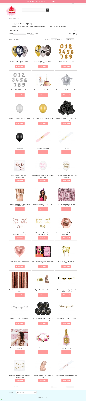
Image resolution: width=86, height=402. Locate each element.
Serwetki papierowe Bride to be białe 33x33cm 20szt (19, 176)
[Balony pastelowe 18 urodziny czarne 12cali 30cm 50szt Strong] (43, 308)
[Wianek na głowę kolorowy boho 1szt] (43, 337)
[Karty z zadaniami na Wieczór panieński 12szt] (43, 251)
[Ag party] (13, 11)
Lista (76, 34)
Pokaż (28, 33)
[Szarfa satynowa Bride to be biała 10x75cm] (66, 137)
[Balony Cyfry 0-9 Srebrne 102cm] (19, 80)
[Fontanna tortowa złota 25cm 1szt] (43, 80)
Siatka (74, 34)
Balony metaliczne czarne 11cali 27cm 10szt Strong (19, 147)
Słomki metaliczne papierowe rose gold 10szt (19, 290)
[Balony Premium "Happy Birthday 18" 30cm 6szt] (19, 51)
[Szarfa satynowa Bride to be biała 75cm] (66, 365)
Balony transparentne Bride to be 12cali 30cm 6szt (43, 176)
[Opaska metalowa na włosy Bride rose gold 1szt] (19, 337)
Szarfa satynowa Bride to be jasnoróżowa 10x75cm (43, 147)
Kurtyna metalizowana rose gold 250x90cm (66, 204)
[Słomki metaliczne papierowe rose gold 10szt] (19, 280)
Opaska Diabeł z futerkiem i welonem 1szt (43, 204)
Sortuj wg (11, 33)
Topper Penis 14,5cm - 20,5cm (43, 290)
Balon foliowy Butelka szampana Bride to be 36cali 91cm (66, 347)
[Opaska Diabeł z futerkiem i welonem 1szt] (43, 194)
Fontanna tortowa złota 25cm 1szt (43, 90)
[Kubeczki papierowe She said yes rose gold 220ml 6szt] (19, 194)
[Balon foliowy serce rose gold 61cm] (19, 251)
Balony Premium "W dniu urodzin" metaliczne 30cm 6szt (43, 62)
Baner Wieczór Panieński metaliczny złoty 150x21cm (66, 319)
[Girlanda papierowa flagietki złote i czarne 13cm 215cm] (66, 280)
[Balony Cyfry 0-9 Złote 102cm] (66, 51)
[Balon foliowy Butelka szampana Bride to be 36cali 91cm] (66, 337)
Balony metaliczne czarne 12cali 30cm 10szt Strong (66, 119)
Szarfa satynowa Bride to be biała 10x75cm (66, 147)
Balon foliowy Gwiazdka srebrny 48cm (66, 90)
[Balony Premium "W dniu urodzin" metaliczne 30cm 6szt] (43, 51)
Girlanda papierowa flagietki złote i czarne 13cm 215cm (66, 290)
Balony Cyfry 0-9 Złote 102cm (66, 61)
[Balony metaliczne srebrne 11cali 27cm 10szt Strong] (19, 108)
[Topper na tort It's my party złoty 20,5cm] (66, 251)
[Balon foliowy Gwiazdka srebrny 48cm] (66, 80)
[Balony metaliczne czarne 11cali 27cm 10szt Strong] (19, 137)
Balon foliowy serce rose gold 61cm (19, 261)
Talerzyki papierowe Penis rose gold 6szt (43, 376)
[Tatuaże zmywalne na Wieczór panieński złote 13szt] (43, 223)
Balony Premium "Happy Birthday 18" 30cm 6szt (19, 62)
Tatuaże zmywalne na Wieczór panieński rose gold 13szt (20, 233)
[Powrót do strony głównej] (10, 18)
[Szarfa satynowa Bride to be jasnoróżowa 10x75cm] (43, 137)
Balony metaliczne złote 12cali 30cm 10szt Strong (43, 119)
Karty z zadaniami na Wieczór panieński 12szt (43, 262)
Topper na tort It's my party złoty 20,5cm (66, 262)
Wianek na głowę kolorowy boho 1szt (43, 347)
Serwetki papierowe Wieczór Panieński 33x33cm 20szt (19, 376)
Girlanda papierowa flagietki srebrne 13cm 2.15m (19, 319)
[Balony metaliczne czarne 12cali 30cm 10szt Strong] (66, 108)
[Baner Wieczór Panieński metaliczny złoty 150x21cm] (66, 308)
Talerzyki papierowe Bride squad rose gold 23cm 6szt (66, 233)
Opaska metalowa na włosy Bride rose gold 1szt (19, 347)
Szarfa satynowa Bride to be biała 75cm (66, 375)
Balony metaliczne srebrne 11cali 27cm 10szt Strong (19, 119)
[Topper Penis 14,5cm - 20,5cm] (43, 280)
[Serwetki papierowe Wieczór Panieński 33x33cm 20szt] (19, 365)
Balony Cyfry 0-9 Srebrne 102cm (19, 90)
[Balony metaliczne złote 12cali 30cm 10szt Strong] (43, 108)
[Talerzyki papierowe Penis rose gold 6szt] (43, 365)
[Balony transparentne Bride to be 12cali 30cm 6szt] (43, 165)
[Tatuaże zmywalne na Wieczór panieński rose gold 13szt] (19, 223)
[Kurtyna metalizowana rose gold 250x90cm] (66, 194)
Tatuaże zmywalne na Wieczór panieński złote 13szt (43, 233)
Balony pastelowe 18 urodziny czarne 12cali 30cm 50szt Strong (43, 319)
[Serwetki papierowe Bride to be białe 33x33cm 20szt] (19, 165)
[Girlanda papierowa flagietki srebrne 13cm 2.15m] (19, 308)
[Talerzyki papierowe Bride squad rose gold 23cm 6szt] (66, 223)
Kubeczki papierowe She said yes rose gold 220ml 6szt (20, 204)
